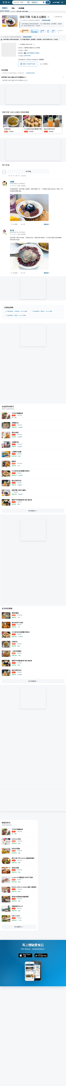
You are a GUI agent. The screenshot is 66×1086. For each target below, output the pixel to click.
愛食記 (2, 11)
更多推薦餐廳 (32, 681)
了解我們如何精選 (45, 20)
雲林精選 (7, 11)
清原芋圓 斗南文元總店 (33, 17)
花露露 (12, 181)
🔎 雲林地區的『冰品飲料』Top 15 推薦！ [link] (16, 311)
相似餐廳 (21, 8)
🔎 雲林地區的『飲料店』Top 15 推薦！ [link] (16, 315)
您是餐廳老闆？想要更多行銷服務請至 (31, 59)
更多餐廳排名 (32, 510)
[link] (15, 417)
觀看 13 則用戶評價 (29, 64)
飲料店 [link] (53, 31)
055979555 (27, 55)
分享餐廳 (45, 64)
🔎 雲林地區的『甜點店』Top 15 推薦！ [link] (42, 311)
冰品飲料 (13, 11)
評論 (13, 8)
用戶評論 (5, 165)
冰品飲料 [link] (42, 31)
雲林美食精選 (25, 31)
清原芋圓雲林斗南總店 (33, 53)
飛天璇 (12, 230)
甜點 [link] (48, 31)
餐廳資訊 (5, 8)
